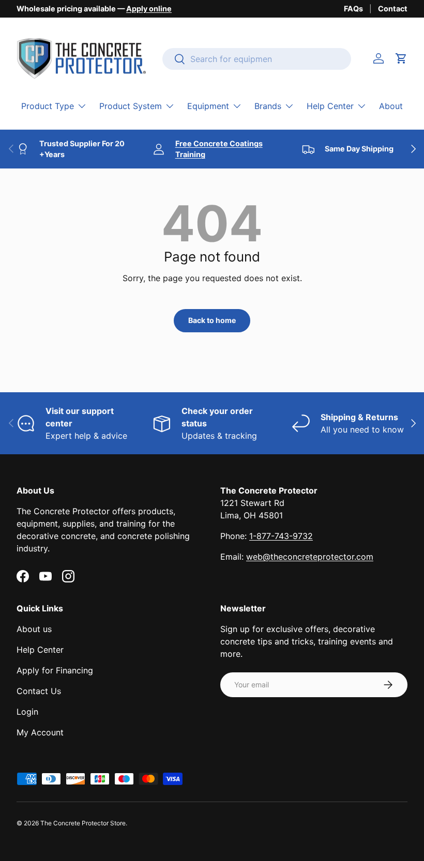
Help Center (40, 649)
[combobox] (256, 59)
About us (34, 629)
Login (27, 711)
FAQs (353, 8)
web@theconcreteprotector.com (309, 556)
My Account (40, 732)
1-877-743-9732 (281, 536)
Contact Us (39, 691)
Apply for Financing (55, 670)
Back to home (212, 320)
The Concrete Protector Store (83, 823)
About (391, 106)
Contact (392, 8)
